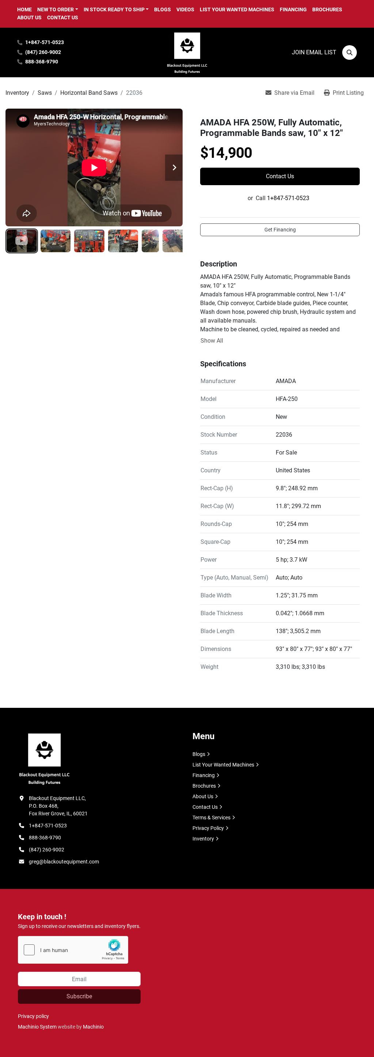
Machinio (93, 1027)
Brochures (327, 9)
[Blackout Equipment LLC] (44, 758)
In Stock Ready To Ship (114, 9)
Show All (212, 340)
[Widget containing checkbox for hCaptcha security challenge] (73, 950)
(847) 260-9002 (43, 52)
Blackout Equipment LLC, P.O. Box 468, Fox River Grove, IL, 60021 (58, 805)
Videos (185, 9)
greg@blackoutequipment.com (64, 862)
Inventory (203, 839)
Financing (293, 9)
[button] (57, 9)
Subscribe (79, 996)
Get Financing (280, 230)
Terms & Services (211, 817)
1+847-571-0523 (44, 42)
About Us (29, 17)
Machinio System (37, 1027)
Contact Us (62, 17)
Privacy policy (33, 1016)
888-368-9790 (41, 62)
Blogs (162, 9)
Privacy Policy (208, 828)
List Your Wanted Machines (237, 9)
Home (24, 9)
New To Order (55, 9)
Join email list (314, 52)
